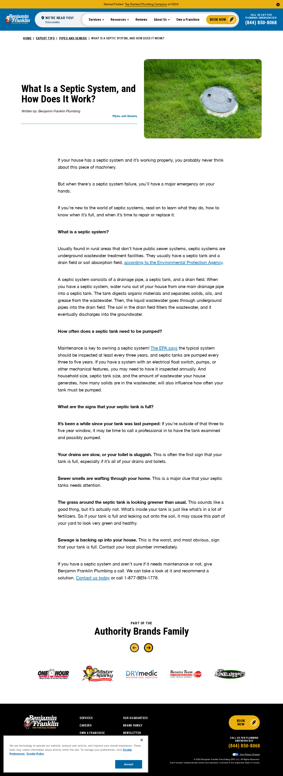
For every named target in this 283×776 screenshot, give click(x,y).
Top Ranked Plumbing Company (146, 4)
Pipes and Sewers (73, 38)
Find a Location (52, 22)
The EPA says (164, 347)
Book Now (218, 19)
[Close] (141, 740)
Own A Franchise (92, 733)
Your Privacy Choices (249, 754)
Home (27, 38)
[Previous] (134, 647)
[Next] (148, 647)
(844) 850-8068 (261, 22)
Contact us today (93, 577)
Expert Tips (45, 38)
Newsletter (132, 733)
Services (86, 718)
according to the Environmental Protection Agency (173, 262)
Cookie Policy (35, 753)
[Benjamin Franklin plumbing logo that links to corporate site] (17, 19)
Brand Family (133, 725)
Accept (128, 764)
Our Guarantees (135, 718)
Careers (86, 725)
